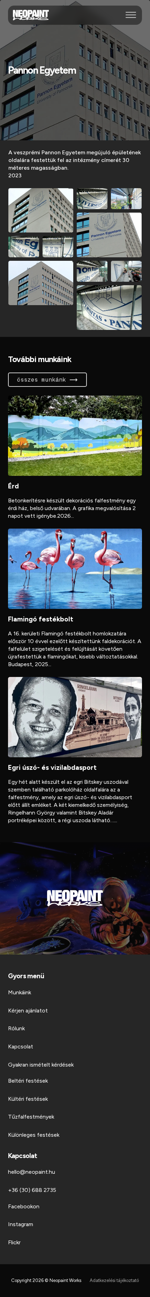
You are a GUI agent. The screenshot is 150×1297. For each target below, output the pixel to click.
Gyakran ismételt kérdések (41, 1064)
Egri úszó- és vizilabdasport (52, 768)
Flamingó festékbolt (40, 619)
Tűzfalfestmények (31, 1116)
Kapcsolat (20, 1046)
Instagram (20, 1224)
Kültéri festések (28, 1099)
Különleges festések (33, 1135)
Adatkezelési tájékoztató (114, 1280)
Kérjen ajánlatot (28, 1010)
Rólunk (16, 1028)
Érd (13, 486)
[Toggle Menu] (131, 15)
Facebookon (23, 1206)
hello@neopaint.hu (31, 1172)
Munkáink (19, 992)
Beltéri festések (28, 1080)
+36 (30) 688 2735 (32, 1190)
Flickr (14, 1242)
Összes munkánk (41, 379)
